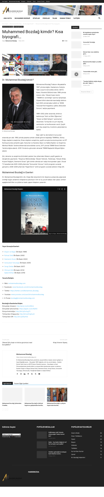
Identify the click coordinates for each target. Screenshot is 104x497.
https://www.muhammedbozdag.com (26, 357)
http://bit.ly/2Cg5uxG (27, 314)
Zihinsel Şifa (8, 270)
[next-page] (6, 409)
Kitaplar (23, 1)
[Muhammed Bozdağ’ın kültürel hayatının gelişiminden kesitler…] (35, 395)
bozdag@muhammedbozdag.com (23, 298)
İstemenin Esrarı (10, 259)
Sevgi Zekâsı (9, 266)
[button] (99, 18)
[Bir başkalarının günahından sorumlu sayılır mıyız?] (76, 35)
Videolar (29, 1)
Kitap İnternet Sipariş (60, 342)
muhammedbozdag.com (16, 283)
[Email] (23, 45)
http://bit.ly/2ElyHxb (21, 317)
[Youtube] (40, 374)
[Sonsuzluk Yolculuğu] (76, 44)
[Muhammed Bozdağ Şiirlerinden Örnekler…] (12, 395)
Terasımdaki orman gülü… (90, 71)
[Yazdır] (28, 45)
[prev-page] (3, 409)
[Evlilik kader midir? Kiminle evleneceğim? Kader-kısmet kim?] (42, 435)
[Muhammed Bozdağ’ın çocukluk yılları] (76, 64)
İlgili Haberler (7, 383)
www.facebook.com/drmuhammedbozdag (27, 287)
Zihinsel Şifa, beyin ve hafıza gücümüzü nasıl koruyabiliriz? (17, 344)
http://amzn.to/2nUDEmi (25, 306)
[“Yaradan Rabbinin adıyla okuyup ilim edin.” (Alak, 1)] (76, 84)
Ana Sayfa (4, 1)
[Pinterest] (29, 374)
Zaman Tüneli (40, 1)
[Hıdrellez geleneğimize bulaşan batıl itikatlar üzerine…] (42, 454)
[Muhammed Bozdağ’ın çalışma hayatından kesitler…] (57, 395)
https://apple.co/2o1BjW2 (28, 309)
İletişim (48, 1)
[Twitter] (14, 45)
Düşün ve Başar (10, 252)
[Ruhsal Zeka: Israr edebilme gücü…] (76, 54)
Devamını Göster (86, 92)
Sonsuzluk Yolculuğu (11, 263)
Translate (17, 437)
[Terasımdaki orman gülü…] (76, 74)
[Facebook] (9, 45)
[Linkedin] (18, 45)
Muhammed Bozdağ (14, 1)
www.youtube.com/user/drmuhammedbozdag (27, 294)
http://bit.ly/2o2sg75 (23, 311)
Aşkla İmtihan (9, 273)
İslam (34, 1)
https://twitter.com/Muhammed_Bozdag (24, 291)
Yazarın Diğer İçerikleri (21, 383)
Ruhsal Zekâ (8, 255)
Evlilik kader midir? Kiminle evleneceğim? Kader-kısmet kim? (57, 434)
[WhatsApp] (4, 45)
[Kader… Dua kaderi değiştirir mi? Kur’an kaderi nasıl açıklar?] (42, 444)
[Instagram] (21, 374)
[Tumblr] (32, 374)
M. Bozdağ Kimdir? (28, 24)
